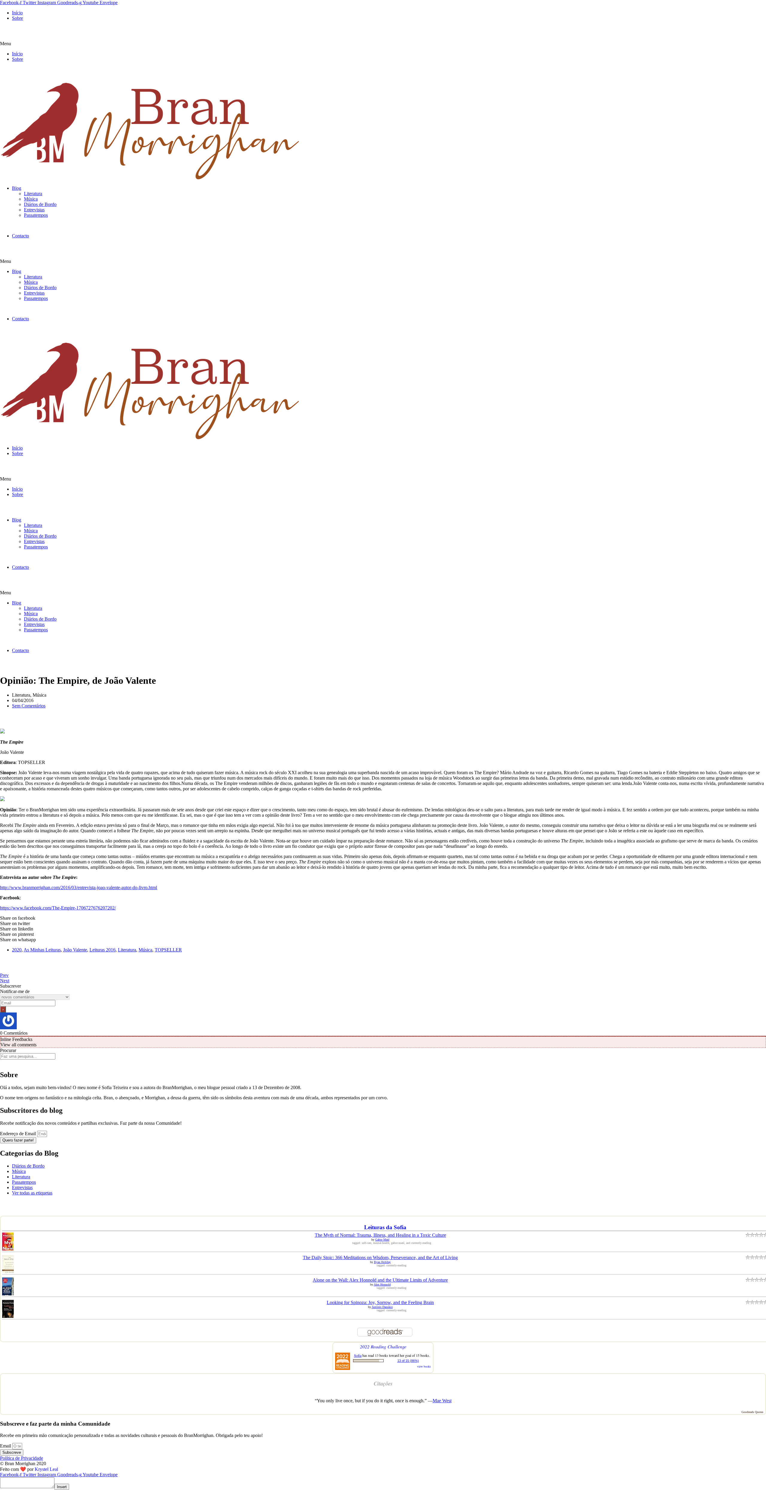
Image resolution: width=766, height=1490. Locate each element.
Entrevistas (34, 209)
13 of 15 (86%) (408, 1360)
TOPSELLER (168, 949)
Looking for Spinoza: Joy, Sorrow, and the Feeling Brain (380, 1302)
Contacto (20, 235)
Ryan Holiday (382, 1262)
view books (424, 1366)
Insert (62, 1487)
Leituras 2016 (102, 949)
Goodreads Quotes (752, 1412)
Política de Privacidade (21, 1458)
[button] (383, 43)
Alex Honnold (382, 1284)
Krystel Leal (46, 1469)
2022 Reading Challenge (383, 1346)
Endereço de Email (18, 1133)
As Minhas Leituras (42, 949)
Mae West (442, 1400)
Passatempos (36, 215)
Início (17, 12)
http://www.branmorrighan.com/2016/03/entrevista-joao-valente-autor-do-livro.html (78, 887)
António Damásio (382, 1307)
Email (6, 1445)
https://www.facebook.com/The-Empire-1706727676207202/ (58, 907)
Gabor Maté (382, 1239)
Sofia (357, 1355)
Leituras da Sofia (385, 1227)
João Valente (75, 949)
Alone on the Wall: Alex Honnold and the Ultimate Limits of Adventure (380, 1280)
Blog (16, 188)
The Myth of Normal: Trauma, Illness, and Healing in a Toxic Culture (380, 1235)
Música (31, 198)
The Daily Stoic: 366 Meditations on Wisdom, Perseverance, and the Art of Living (380, 1257)
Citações (383, 1383)
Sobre (17, 18)
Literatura (33, 193)
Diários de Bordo (40, 204)
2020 (17, 949)
